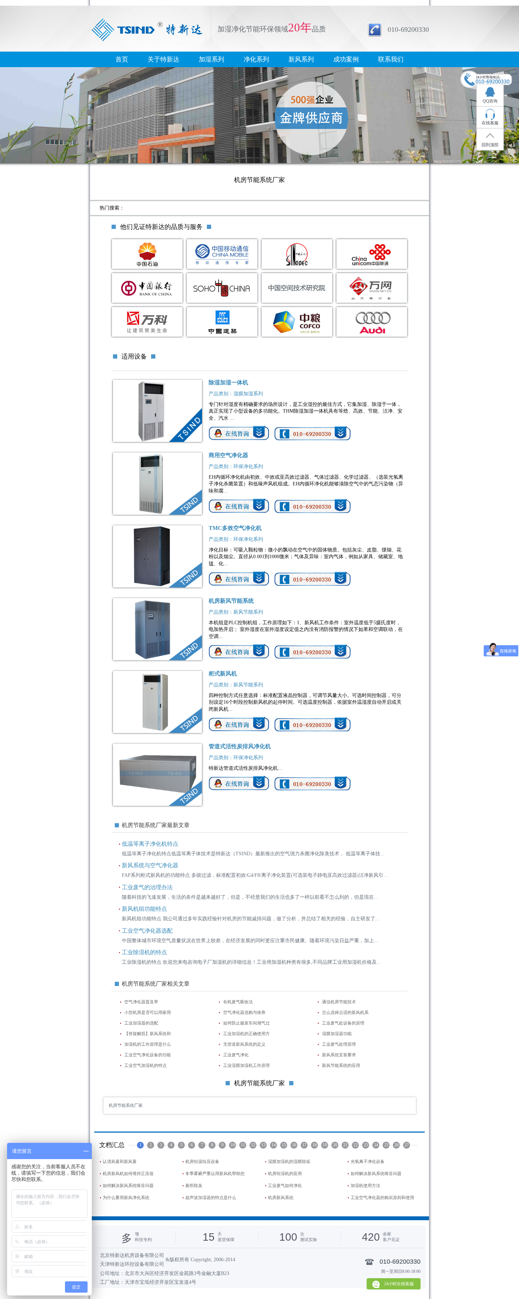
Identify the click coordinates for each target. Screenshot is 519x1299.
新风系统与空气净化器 (150, 865)
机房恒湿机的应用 (285, 1173)
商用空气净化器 (228, 455)
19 (325, 1144)
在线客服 (490, 122)
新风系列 (301, 59)
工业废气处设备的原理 (343, 1023)
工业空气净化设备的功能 (147, 1054)
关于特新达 (163, 59)
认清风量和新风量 (120, 1161)
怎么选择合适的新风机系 (345, 1012)
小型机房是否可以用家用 (147, 1012)
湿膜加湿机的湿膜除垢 (289, 1161)
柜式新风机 (223, 674)
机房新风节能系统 (231, 601)
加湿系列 (211, 59)
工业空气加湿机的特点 (145, 1065)
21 (345, 1144)
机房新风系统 (280, 1197)
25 (386, 1144)
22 (355, 1144)
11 (243, 1144)
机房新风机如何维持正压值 (128, 1173)
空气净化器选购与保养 (244, 1012)
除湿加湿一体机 (228, 382)
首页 (121, 59)
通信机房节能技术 (339, 1001)
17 (304, 1144)
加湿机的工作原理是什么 (147, 1044)
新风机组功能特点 (144, 909)
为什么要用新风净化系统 (126, 1197)
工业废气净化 (236, 1054)
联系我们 (391, 59)
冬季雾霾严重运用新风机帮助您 (215, 1173)
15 (284, 1144)
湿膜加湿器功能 (337, 1033)
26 (396, 1144)
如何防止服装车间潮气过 (246, 1023)
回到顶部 (490, 144)
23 (366, 1144)
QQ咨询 (490, 101)
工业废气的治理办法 (147, 887)
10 (233, 1144)
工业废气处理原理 (339, 1044)
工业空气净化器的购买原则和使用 (382, 1197)
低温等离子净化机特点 (150, 844)
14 (274, 1144)
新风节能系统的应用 (341, 1065)
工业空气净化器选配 (147, 931)
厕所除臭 (193, 1185)
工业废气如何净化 (285, 1185)
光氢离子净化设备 (367, 1161)
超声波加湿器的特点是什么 (210, 1197)
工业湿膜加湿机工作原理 (246, 1065)
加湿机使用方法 (365, 1185)
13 (263, 1144)
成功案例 (346, 59)
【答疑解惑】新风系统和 (147, 1033)
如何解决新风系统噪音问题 (376, 1173)
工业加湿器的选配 (141, 1023)
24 (376, 1144)
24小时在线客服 (399, 1283)
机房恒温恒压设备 (202, 1161)
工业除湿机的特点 (144, 952)
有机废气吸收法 (238, 1001)
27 (407, 1144)
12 (253, 1144)
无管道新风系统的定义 (244, 1044)
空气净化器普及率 (141, 1001)
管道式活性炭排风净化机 (240, 746)
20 (335, 1144)
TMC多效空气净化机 (235, 528)
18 (314, 1144)
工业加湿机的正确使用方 (246, 1033)
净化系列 (256, 59)
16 (294, 1144)
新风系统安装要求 (339, 1054)
